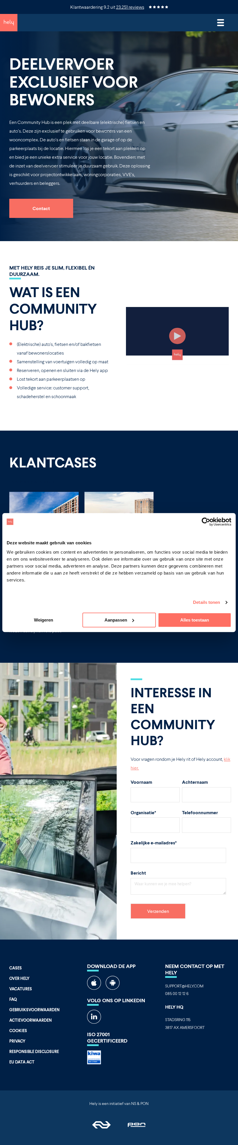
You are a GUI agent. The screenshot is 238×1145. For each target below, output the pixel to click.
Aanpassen (115, 619)
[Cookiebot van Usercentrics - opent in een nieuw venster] (206, 521)
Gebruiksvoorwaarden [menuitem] (34, 1009)
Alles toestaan (194, 619)
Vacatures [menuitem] (20, 988)
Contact (41, 208)
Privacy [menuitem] (17, 1041)
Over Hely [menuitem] (19, 978)
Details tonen (206, 602)
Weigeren (43, 619)
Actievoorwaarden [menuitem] (30, 1020)
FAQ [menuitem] (13, 999)
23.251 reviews (130, 7)
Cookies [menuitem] (18, 1030)
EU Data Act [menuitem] (22, 1061)
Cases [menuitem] (15, 967)
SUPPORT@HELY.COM (184, 985)
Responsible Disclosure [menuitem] (34, 1051)
